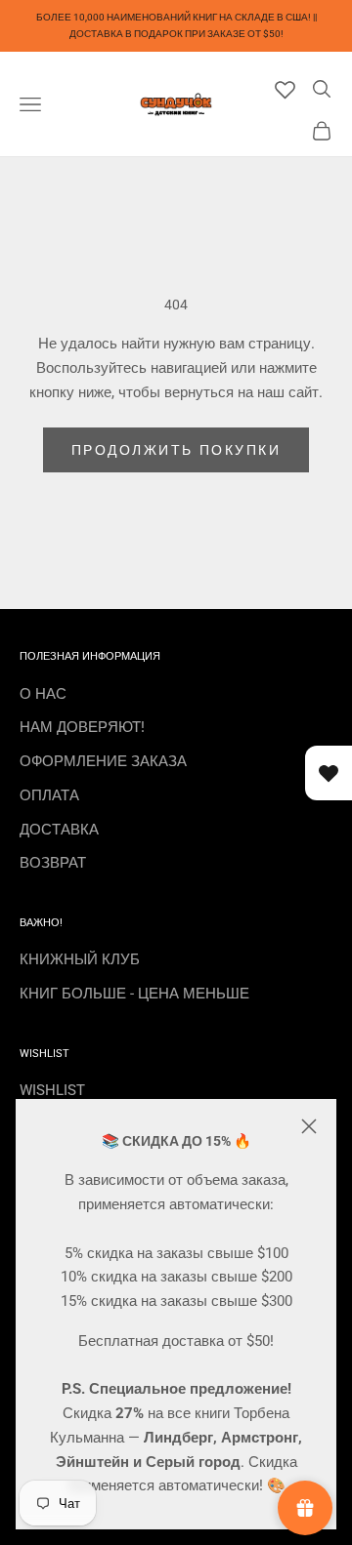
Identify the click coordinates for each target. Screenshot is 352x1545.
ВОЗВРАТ (53, 863)
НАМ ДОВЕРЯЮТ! (82, 727)
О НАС (43, 694)
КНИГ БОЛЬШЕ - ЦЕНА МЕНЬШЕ (134, 993)
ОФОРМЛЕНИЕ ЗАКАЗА (103, 761)
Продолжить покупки (176, 450)
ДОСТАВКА (59, 829)
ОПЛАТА (49, 795)
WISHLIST (52, 1090)
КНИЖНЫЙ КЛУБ (80, 959)
